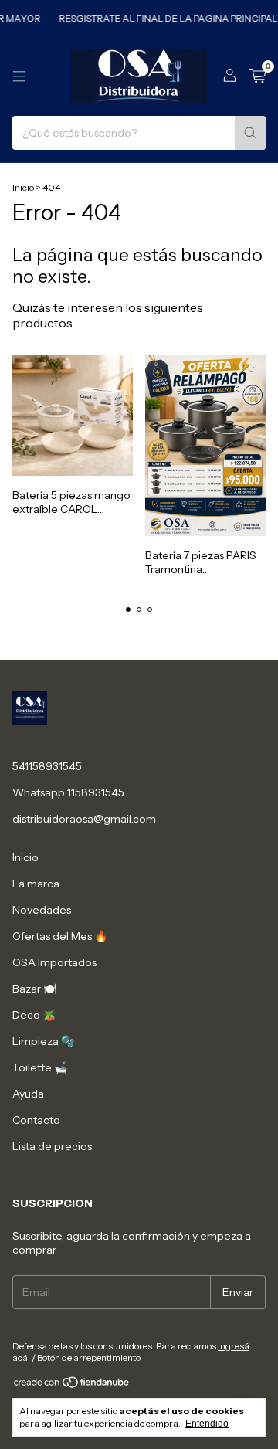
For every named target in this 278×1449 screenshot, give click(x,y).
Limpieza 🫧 (43, 1041)
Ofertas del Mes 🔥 (59, 936)
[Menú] (19, 76)
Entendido (207, 1423)
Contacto (36, 1120)
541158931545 (47, 766)
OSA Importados (54, 962)
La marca (35, 884)
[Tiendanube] (72, 1386)
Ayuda (28, 1094)
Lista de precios (52, 1146)
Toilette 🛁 (39, 1067)
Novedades (41, 910)
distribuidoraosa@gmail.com (84, 819)
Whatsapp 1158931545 (68, 792)
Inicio (23, 187)
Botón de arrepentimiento (89, 1357)
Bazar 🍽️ (34, 989)
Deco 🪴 (34, 1015)
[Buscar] (250, 133)
